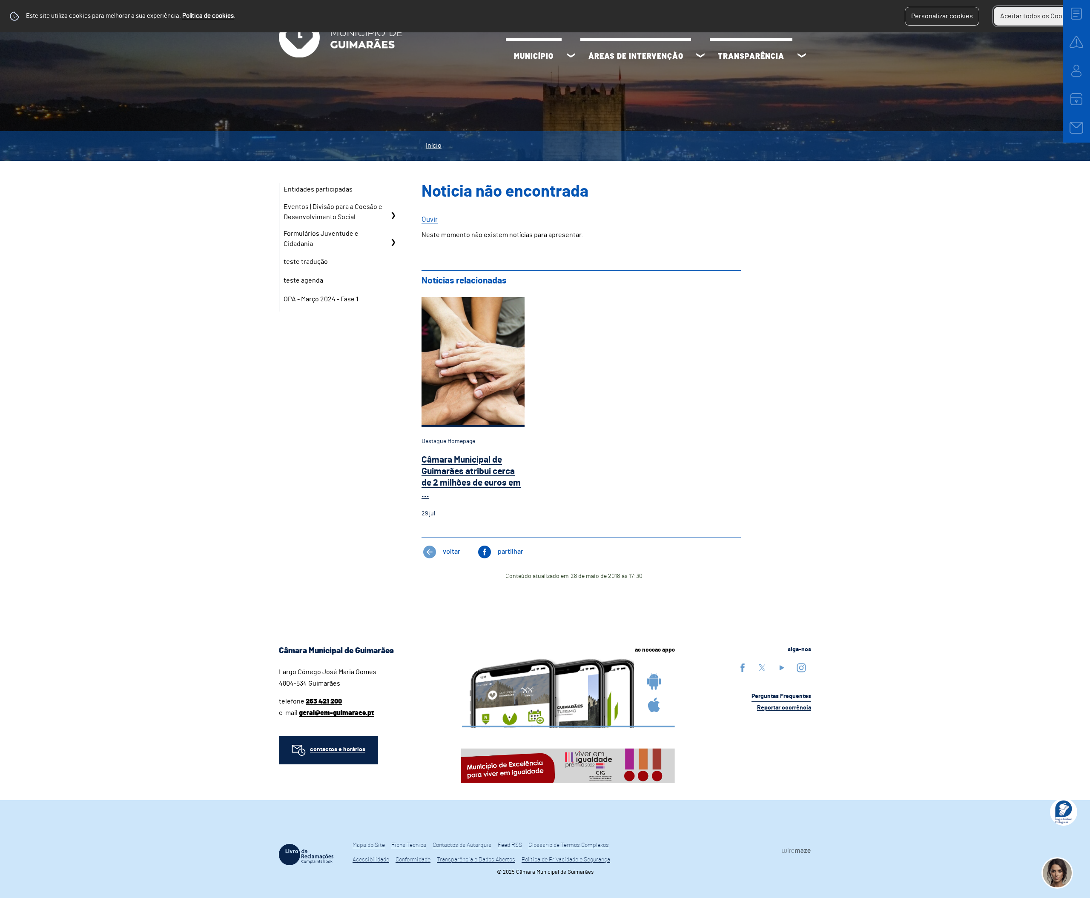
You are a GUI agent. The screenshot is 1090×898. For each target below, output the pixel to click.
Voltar (451, 551)
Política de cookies (208, 16)
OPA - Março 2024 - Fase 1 (321, 299)
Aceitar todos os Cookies (1037, 16)
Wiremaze (796, 850)
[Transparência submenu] (801, 56)
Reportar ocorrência (784, 708)
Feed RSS (510, 845)
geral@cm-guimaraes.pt (336, 712)
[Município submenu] (571, 56)
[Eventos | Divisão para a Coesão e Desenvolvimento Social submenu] (393, 215)
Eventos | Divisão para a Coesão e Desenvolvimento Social (333, 211)
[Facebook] (742, 668)
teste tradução (306, 261)
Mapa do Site (369, 845)
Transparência (751, 56)
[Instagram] (801, 668)
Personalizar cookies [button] (942, 16)
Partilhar (510, 551)
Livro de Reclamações (306, 854)
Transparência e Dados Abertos (476, 860)
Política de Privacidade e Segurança (566, 860)
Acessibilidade (371, 860)
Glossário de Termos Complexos (568, 845)
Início (434, 145)
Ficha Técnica (408, 845)
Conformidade (413, 860)
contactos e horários (337, 749)
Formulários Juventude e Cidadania (321, 238)
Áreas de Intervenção (635, 56)
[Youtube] (782, 668)
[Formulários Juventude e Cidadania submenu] (393, 242)
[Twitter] (762, 668)
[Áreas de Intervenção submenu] (700, 56)
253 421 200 (324, 701)
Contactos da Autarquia (462, 845)
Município (534, 56)
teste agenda (303, 280)
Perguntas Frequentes (781, 696)
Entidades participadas (318, 189)
